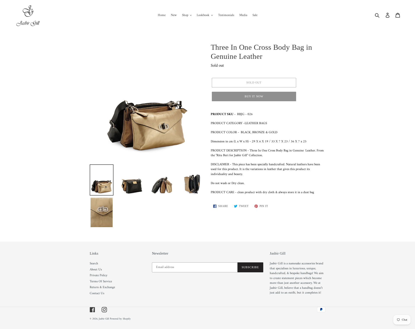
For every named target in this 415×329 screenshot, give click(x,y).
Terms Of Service (101, 281)
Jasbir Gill (104, 319)
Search (94, 263)
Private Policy (98, 275)
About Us (96, 270)
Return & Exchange (102, 287)
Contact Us (97, 293)
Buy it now (254, 96)
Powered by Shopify (120, 319)
